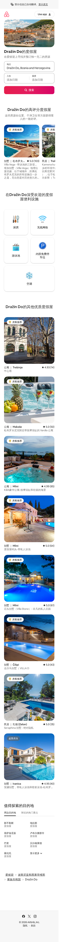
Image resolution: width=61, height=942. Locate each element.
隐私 (25, 925)
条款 (33, 925)
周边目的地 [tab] (10, 812)
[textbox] (16, 80)
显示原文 (43, 4)
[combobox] (29, 68)
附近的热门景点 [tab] (29, 812)
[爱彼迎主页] (6, 14)
